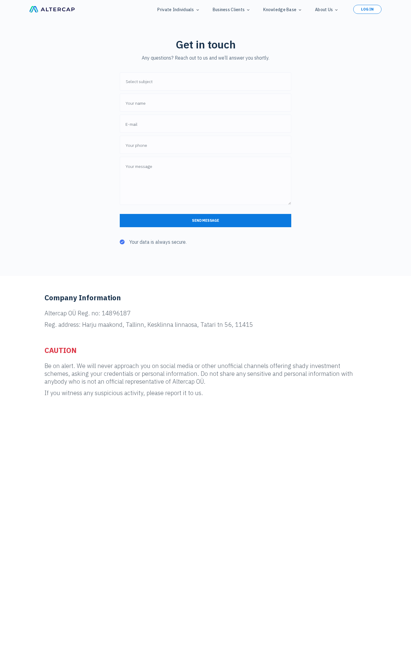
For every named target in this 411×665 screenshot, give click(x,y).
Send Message (205, 220)
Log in (367, 9)
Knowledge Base (279, 9)
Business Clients (229, 9)
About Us (324, 9)
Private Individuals (175, 9)
